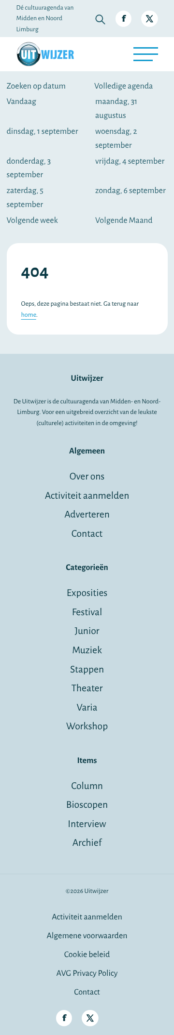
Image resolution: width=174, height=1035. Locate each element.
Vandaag (21, 101)
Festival (87, 613)
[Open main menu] (145, 54)
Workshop (87, 727)
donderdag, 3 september (29, 168)
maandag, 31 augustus (116, 108)
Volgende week (32, 220)
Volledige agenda (123, 86)
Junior (86, 631)
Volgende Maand (124, 220)
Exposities (87, 593)
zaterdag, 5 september (25, 197)
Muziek (87, 651)
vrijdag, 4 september (129, 161)
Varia (87, 708)
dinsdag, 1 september (42, 131)
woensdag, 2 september (116, 138)
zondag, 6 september (130, 190)
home (28, 314)
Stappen (87, 670)
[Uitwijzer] (45, 54)
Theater (86, 689)
